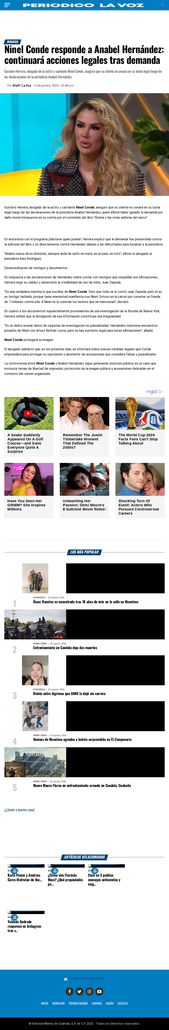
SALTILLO (123, 1003)
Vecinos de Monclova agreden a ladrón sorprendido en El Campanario (82, 740)
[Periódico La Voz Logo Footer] (84, 978)
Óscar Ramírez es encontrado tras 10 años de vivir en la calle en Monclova (85, 602)
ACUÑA (110, 1003)
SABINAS (97, 1003)
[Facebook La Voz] (70, 991)
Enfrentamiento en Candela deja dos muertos (65, 648)
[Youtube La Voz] (99, 991)
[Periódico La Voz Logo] (84, 7)
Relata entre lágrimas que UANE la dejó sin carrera (69, 694)
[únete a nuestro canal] (84, 831)
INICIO (44, 1003)
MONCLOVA (58, 1003)
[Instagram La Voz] (89, 991)
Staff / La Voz (22, 85)
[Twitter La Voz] (79, 991)
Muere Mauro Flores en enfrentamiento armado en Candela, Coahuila (82, 786)
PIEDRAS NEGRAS (78, 1003)
